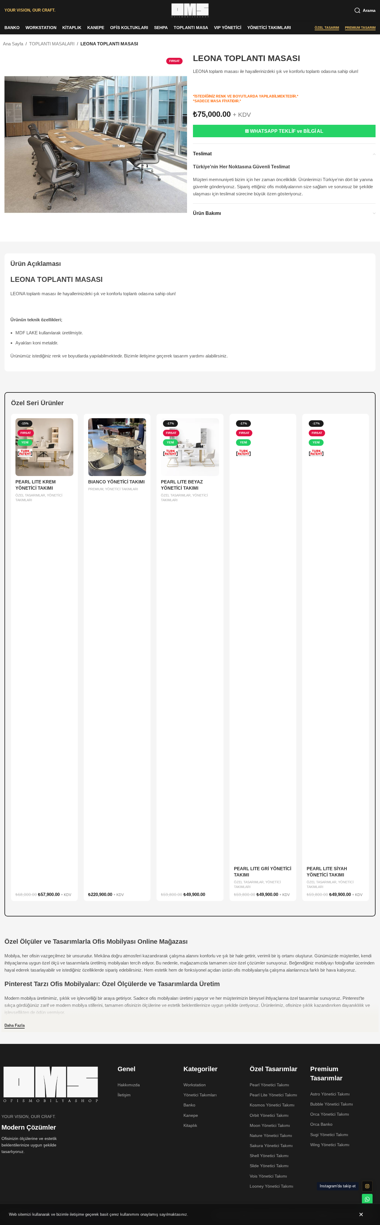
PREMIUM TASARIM (360, 27)
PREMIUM (95, 489)
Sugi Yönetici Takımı (329, 1134)
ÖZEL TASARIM (327, 27)
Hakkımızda (129, 1084)
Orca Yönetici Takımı (329, 1114)
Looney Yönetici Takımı (271, 1186)
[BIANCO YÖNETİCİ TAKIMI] (117, 447)
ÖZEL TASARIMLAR (30, 495)
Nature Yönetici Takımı (271, 1135)
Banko (189, 1105)
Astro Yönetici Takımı (330, 1094)
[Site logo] (190, 9)
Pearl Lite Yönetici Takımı (273, 1095)
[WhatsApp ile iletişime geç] (367, 1199)
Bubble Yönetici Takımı (331, 1104)
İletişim (124, 1095)
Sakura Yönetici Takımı (271, 1145)
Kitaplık (190, 1125)
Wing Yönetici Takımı (329, 1144)
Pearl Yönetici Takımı (269, 1084)
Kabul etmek (362, 1214)
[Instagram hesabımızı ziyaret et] (367, 1186)
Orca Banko (321, 1124)
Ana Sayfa (13, 43)
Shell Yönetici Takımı (269, 1155)
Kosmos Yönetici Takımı (272, 1105)
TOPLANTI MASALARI (52, 43)
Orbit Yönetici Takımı (269, 1115)
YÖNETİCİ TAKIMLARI (121, 489)
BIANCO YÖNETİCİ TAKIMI (116, 481)
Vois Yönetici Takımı (268, 1176)
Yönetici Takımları (200, 1095)
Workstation (194, 1084)
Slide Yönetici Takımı (269, 1165)
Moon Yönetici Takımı (270, 1125)
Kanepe (190, 1115)
